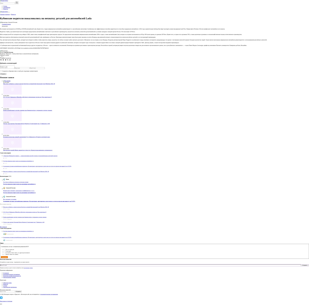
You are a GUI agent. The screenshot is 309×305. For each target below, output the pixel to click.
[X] (8, 60)
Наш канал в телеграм (6, 301)
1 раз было (8, 251)
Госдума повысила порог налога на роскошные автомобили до (18, 161)
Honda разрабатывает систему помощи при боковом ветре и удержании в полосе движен (27, 110)
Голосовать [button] (4, 257)
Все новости (3, 227)
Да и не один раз (10, 249)
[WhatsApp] (10, 60)
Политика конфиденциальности (12, 276)
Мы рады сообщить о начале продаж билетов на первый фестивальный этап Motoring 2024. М (29, 83)
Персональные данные (9, 277)
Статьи (5, 6)
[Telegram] (5, 60)
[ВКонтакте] (1, 60)
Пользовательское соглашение (11, 274)
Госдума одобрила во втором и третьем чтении (15, 182)
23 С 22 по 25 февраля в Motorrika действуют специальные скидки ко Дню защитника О (27, 97)
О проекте (6, 273)
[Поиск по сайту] (16, 2)
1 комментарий (9, 240)
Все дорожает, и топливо (9, 199)
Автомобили (6, 7)
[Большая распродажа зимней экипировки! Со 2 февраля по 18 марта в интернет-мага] (12, 134)
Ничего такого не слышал (12, 254)
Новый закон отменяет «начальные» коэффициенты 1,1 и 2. (18, 190)
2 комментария (10, 233)
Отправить (304, 265)
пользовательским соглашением (49, 294)
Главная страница (5, 14)
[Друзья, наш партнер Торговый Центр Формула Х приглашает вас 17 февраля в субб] (12, 120)
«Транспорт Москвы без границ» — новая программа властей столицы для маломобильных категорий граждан (30, 155)
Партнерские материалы (10, 287)
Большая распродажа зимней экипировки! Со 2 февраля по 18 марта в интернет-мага (26, 137)
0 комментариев (6, 24)
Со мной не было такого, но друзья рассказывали (18, 252)
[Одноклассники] (3, 60)
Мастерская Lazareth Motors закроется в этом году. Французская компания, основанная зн (27, 150)
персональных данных (28, 267)
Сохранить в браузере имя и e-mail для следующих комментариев (20, 71)
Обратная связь (7, 283)
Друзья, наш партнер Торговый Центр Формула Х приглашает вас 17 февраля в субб (26, 123)
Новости (5, 9)
